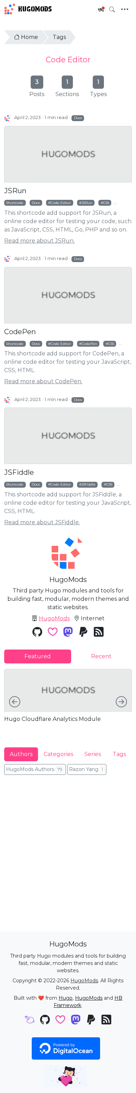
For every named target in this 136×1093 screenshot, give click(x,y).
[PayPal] (83, 632)
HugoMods (35, 9)
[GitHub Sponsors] (52, 632)
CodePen (20, 332)
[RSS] (98, 632)
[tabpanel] (68, 702)
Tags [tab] (119, 754)
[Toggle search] (112, 9)
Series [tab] (92, 754)
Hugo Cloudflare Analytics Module (52, 719)
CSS (106, 202)
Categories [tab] (58, 754)
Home (29, 37)
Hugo (66, 998)
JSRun (15, 191)
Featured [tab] (37, 656)
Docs (78, 118)
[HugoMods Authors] (8, 117)
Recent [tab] (101, 656)
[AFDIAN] (29, 1020)
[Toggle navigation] (125, 9)
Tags (59, 37)
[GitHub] (37, 632)
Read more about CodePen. (43, 381)
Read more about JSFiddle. (42, 522)
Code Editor (68, 59)
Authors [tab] (21, 754)
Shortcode (14, 202)
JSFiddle (19, 472)
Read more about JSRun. (39, 240)
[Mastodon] (68, 632)
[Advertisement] (68, 852)
